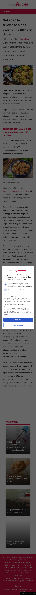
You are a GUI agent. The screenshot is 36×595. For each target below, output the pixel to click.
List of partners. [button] (22, 304)
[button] (18, 294)
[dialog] (18, 297)
